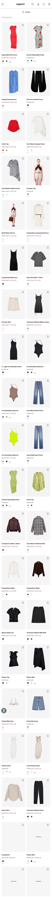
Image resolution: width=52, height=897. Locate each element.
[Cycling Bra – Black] (3, 861)
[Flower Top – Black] (3, 683)
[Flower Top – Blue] (6, 683)
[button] (32, 4)
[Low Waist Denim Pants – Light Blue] (28, 417)
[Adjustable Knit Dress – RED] (3, 61)
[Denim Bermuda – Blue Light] (28, 727)
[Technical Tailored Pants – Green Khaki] (31, 817)
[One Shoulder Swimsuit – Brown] (31, 373)
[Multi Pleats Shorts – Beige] (3, 240)
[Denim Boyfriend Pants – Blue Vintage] (28, 461)
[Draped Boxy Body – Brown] (6, 595)
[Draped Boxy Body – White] (3, 595)
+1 (10, 62)
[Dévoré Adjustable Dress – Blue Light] (28, 61)
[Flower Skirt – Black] (28, 683)
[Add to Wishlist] (23, 25)
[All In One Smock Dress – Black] (28, 105)
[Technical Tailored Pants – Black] (28, 817)
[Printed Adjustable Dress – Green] (6, 61)
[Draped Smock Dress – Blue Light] (3, 106)
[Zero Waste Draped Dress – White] (28, 150)
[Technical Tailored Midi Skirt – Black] (28, 639)
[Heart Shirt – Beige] (3, 817)
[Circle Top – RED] (3, 150)
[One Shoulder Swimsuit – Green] (6, 417)
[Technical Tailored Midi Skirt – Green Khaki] (31, 639)
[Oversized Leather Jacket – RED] (3, 550)
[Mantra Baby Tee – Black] (3, 639)
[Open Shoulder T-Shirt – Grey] (28, 284)
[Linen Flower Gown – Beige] (6, 772)
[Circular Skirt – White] (3, 329)
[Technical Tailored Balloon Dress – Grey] (28, 329)
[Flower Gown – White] (3, 772)
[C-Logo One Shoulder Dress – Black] (3, 373)
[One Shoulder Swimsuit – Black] (28, 373)
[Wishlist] (43, 4)
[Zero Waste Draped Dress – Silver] (31, 150)
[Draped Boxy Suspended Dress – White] (28, 240)
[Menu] (3, 4)
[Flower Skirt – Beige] (31, 683)
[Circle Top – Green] (6, 150)
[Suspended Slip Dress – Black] (3, 284)
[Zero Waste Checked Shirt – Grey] (28, 550)
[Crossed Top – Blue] (28, 195)
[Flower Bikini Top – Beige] (3, 728)
